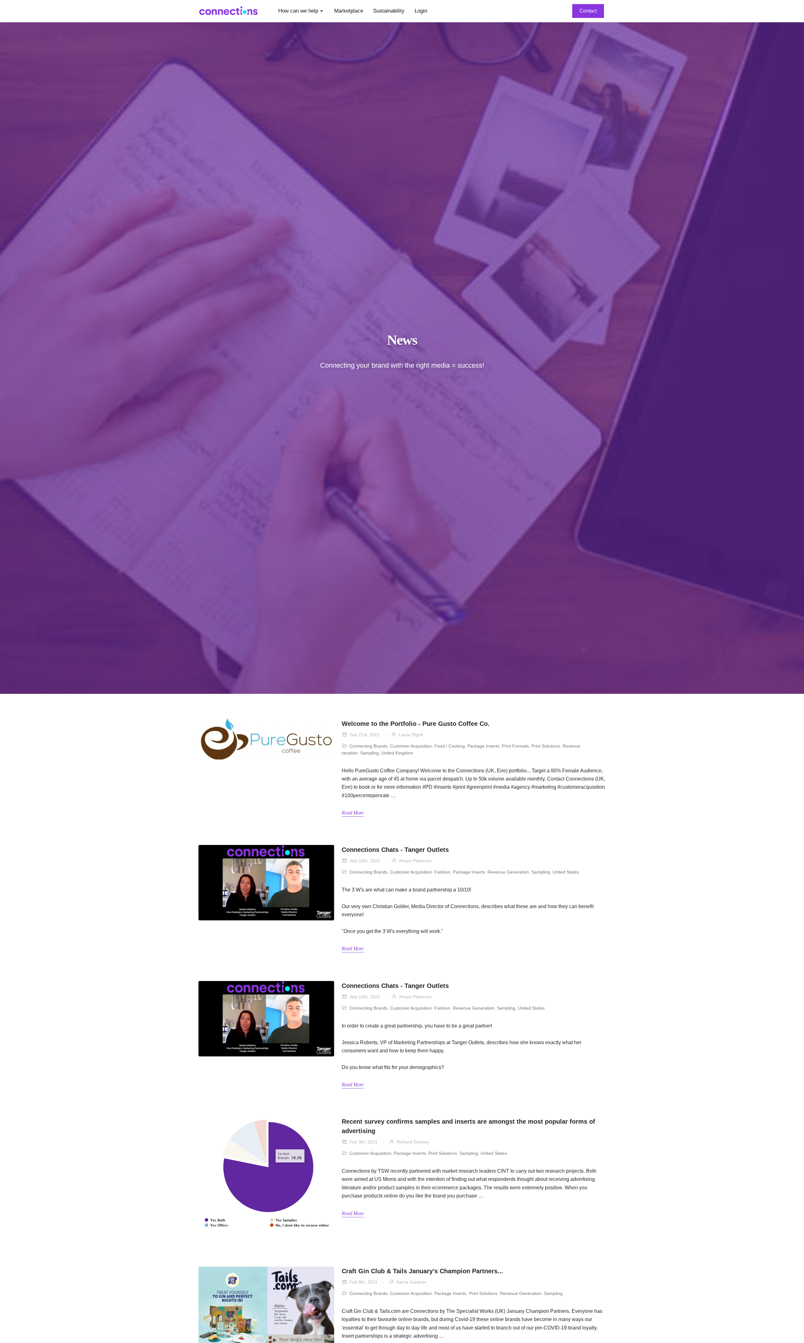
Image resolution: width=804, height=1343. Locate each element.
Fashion (442, 871)
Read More (353, 812)
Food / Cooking (449, 745)
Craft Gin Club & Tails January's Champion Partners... (422, 1271)
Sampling (369, 752)
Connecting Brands (369, 745)
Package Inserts (483, 745)
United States (565, 871)
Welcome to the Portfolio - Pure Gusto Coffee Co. (416, 723)
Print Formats (515, 745)
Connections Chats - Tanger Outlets (395, 849)
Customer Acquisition (411, 745)
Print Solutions (545, 745)
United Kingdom (397, 752)
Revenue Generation (508, 871)
